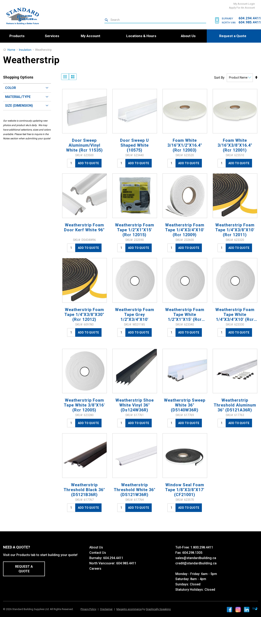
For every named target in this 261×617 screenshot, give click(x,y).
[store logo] (21, 16)
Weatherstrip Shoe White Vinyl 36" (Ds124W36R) (134, 405)
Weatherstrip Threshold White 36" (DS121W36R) (134, 489)
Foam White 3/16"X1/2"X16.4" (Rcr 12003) (184, 145)
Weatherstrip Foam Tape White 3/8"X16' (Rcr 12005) (84, 405)
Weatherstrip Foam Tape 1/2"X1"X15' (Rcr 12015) (134, 230)
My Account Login (244, 3)
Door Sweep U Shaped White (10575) (134, 145)
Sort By (219, 77)
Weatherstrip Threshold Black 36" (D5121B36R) (84, 489)
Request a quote (24, 569)
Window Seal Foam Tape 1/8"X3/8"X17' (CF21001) (184, 489)
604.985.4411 (250, 22)
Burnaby (227, 18)
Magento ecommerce (129, 609)
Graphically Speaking (158, 609)
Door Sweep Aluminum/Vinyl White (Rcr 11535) (84, 145)
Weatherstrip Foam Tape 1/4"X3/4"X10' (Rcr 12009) (184, 230)
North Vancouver (102, 563)
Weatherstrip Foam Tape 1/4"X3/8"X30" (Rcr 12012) (84, 314)
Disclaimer (106, 609)
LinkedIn (246, 609)
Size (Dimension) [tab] (19, 105)
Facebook (229, 609)
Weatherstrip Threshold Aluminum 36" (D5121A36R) (235, 405)
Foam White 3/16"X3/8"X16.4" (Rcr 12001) (235, 145)
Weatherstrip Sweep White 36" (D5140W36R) (184, 405)
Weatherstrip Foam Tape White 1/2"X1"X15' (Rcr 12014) (184, 314)
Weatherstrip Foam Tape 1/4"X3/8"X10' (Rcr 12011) (234, 230)
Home (11, 49)
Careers (95, 568)
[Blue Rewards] (255, 609)
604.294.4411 (250, 18)
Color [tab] (10, 88)
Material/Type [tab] (18, 97)
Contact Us (97, 553)
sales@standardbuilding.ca (195, 558)
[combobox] (155, 20)
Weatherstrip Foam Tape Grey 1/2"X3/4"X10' (134, 314)
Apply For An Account (242, 7)
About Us (96, 547)
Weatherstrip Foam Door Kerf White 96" (84, 227)
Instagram (238, 609)
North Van (229, 22)
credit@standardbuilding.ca (196, 563)
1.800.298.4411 (201, 547)
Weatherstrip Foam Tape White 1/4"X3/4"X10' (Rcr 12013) (234, 314)
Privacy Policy (88, 609)
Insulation (25, 49)
